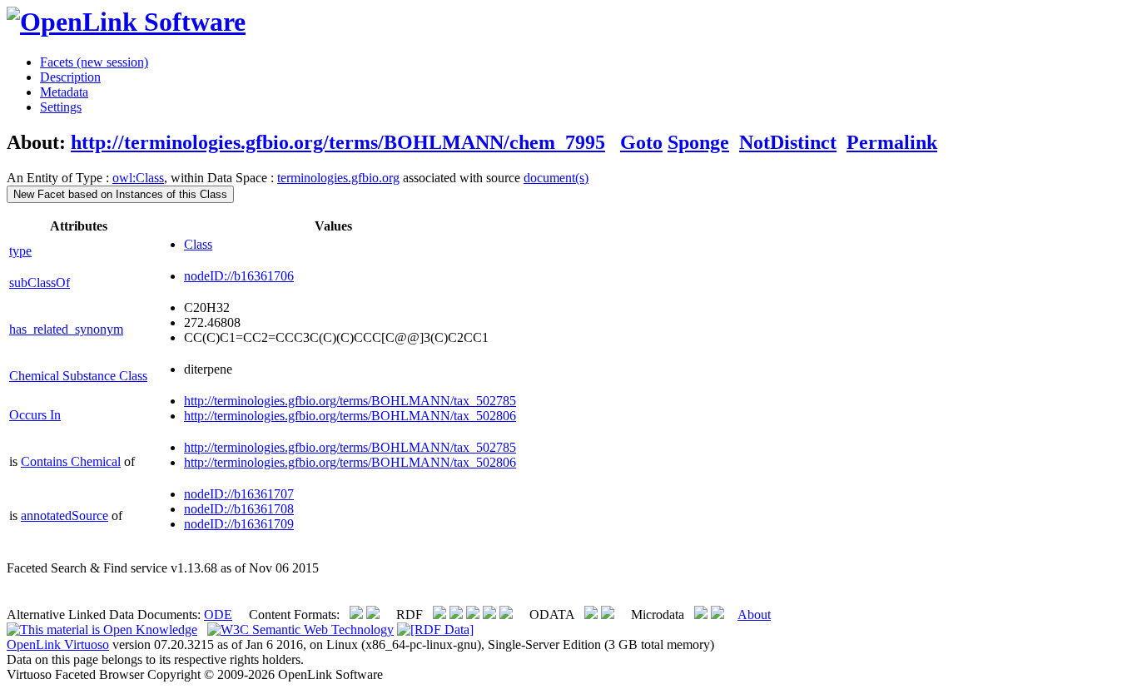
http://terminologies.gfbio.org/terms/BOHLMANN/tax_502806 (350, 416)
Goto (641, 142)
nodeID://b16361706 (239, 276)
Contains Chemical (71, 461)
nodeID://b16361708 (239, 509)
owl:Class (138, 178)
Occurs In (35, 415)
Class (198, 244)
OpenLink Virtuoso (58, 644)
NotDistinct (788, 142)
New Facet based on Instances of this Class (120, 194)
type (20, 251)
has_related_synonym (66, 329)
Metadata (64, 92)
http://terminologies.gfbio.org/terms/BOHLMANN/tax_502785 (350, 401)
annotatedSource (64, 515)
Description (70, 77)
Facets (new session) (94, 62)
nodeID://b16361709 (239, 524)
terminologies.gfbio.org (338, 178)
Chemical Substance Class (78, 376)
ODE (218, 614)
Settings (61, 107)
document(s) (556, 178)
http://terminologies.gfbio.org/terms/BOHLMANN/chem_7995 (338, 142)
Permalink (892, 142)
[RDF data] (435, 629)
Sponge (698, 142)
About (754, 614)
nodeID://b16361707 (239, 494)
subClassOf (39, 282)
